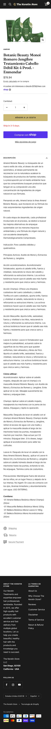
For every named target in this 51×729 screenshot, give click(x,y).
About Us (32, 591)
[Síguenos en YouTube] (19, 685)
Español (33, 696)
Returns (12, 535)
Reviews (32, 604)
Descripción (9, 158)
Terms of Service (36, 619)
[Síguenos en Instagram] (13, 685)
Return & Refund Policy (35, 626)
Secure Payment (16, 542)
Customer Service (36, 609)
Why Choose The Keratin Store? (36, 597)
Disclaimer (33, 614)
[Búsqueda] (10, 4)
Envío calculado (10, 81)
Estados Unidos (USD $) (14, 696)
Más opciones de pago (25, 142)
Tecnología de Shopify (30, 704)
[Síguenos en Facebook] (6, 685)
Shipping (12, 528)
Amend (6, 49)
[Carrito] (46, 4)
